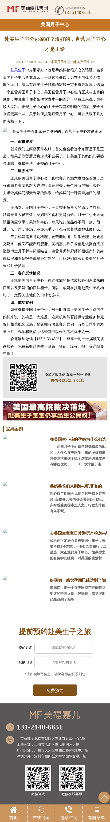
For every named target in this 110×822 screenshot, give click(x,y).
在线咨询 (41, 817)
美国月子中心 (55, 24)
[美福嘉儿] (27, 9)
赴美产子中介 (83, 62)
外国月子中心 (60, 62)
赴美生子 (17, 70)
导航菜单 (96, 817)
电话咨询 (68, 817)
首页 (13, 817)
